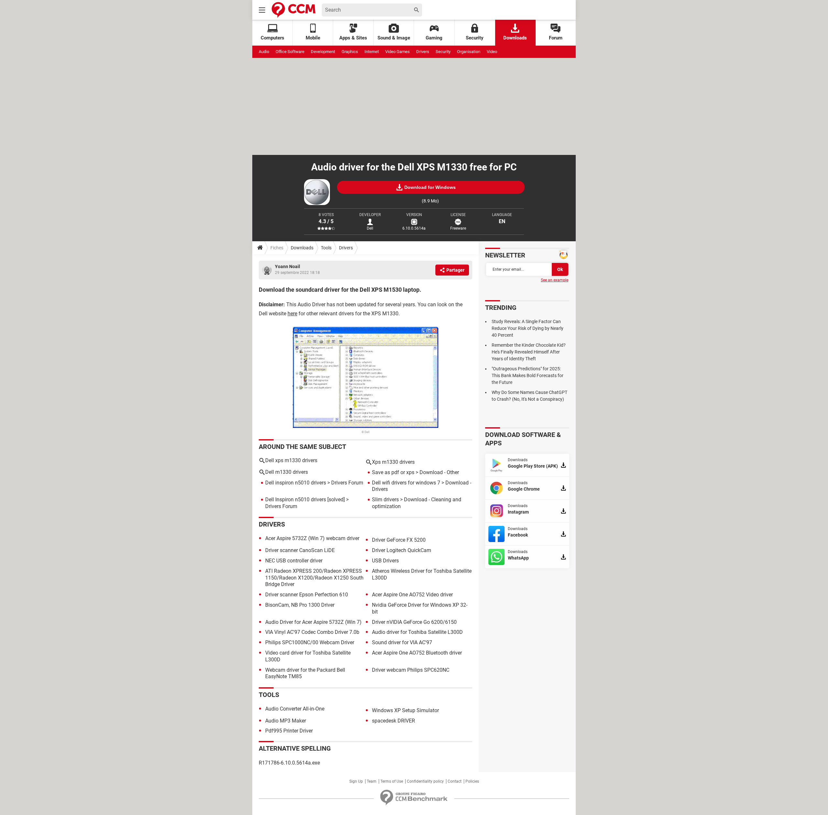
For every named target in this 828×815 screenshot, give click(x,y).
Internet (372, 51)
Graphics (350, 51)
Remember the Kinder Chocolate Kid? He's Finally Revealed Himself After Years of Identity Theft (529, 351)
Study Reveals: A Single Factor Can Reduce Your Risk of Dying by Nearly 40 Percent (527, 328)
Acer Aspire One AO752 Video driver (412, 595)
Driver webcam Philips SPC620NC (410, 670)
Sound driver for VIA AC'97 (402, 642)
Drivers (422, 51)
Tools (326, 247)
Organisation (468, 51)
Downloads (515, 38)
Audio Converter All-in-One (294, 709)
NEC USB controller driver (293, 561)
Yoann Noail (287, 266)
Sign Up (356, 781)
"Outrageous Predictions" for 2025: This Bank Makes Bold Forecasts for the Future (527, 375)
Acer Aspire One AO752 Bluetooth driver (417, 653)
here (292, 313)
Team (371, 781)
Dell (370, 228)
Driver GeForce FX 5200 (399, 540)
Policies (472, 781)
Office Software (290, 51)
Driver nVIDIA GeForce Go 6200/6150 (414, 622)
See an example (554, 280)
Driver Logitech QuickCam (401, 550)
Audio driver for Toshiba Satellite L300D (417, 632)
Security (475, 38)
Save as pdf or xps (393, 472)
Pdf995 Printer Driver (289, 731)
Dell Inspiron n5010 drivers (295, 499)
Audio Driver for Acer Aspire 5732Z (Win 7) (313, 622)
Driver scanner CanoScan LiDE (300, 550)
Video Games (397, 51)
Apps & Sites (353, 38)
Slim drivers (385, 499)
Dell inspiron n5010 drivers (295, 483)
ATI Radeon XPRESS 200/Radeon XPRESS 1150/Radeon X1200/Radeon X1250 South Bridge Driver (314, 578)
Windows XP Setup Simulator (405, 710)
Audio (264, 51)
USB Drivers (385, 561)
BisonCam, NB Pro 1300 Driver (299, 605)
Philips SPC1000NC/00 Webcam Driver (309, 642)
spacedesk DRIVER (393, 721)
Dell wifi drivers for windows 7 (406, 483)
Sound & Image (393, 38)
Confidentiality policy (425, 781)
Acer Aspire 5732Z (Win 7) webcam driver (312, 538)
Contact (455, 781)
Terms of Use (391, 781)
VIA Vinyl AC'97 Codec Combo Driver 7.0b (312, 632)
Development (323, 51)
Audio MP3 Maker (285, 721)
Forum (555, 38)
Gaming (434, 38)
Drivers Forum (347, 483)
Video (492, 51)
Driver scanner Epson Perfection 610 (306, 595)
